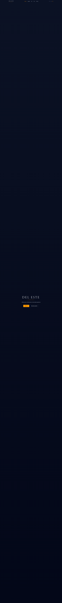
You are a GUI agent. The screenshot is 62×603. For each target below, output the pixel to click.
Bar (31, 1)
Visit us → (26, 305)
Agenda (29, 1)
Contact (37, 1)
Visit (34, 1)
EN (52, 1)
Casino (25, 1)
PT (49, 1)
